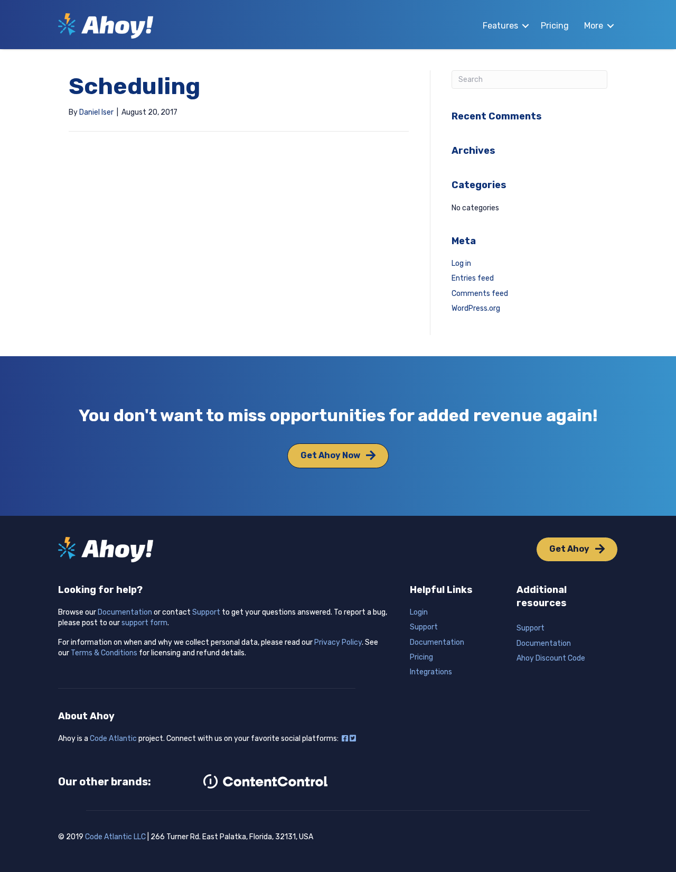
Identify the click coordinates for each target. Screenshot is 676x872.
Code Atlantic (113, 738)
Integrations (431, 671)
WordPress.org (476, 308)
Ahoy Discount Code (551, 658)
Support (206, 612)
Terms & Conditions (104, 652)
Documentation (125, 612)
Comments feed (480, 293)
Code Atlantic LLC (115, 836)
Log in (461, 263)
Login (419, 612)
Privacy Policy (338, 642)
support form (144, 622)
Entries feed (473, 278)
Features (500, 26)
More (593, 26)
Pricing (555, 26)
